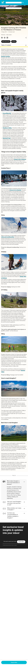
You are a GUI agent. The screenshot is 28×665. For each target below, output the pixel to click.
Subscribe (21, 541)
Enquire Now (14, 662)
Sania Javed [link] (8, 34)
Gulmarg (14, 41)
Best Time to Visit (6, 41)
